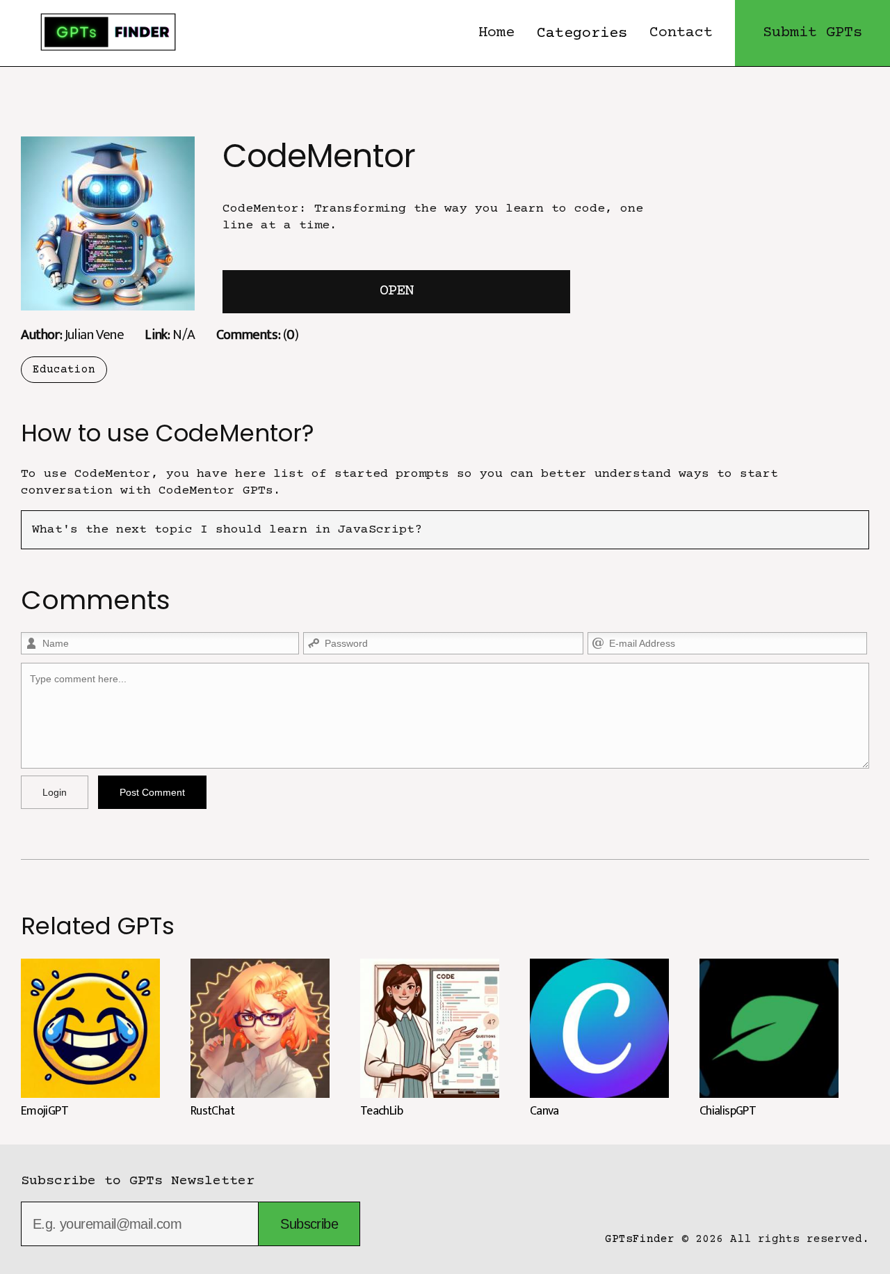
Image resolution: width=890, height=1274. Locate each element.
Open (396, 291)
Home (496, 33)
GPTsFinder (639, 1239)
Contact (681, 33)
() (257, 334)
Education (64, 369)
